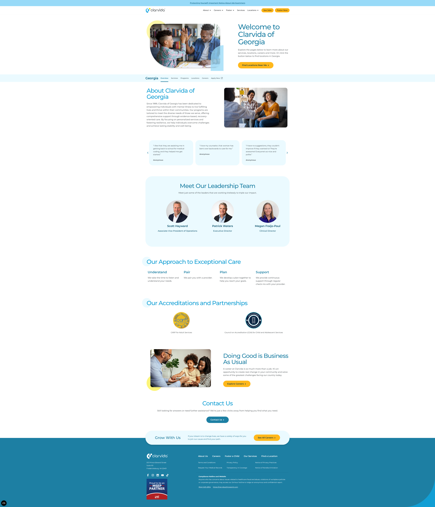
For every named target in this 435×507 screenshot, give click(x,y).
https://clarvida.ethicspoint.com (225, 487)
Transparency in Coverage (237, 468)
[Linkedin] (157, 475)
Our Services (250, 456)
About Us (203, 456)
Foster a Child (232, 456)
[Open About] (210, 10)
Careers (205, 78)
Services (174, 78)
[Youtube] (162, 475)
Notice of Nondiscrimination (266, 468)
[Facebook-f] (148, 475)
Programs (185, 78)
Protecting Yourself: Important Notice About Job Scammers (217, 3)
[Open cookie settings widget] (4, 503)
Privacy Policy (232, 463)
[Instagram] (152, 475)
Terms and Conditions (206, 463)
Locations (195, 78)
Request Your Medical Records (210, 468)
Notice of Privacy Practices (266, 463)
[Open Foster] (233, 10)
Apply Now (215, 78)
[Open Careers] (222, 10)
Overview (164, 78)
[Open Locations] (258, 10)
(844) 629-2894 (205, 487)
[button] (148, 153)
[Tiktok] (167, 475)
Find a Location (269, 456)
